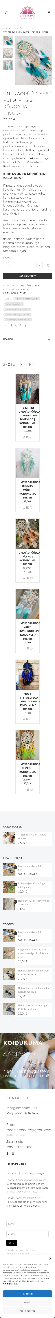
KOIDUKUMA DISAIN (15, 289)
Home (6, 28)
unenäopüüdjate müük (18, 319)
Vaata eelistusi (27, 1310)
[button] (50, 1258)
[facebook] (7, 1153)
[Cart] (6, 12)
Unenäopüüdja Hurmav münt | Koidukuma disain (29, 490)
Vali (23, 578)
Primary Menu (49, 12)
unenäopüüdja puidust (18, 314)
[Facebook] (11, 325)
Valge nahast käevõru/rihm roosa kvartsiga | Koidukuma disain (33, 953)
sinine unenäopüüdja (27, 298)
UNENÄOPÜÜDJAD (14, 293)
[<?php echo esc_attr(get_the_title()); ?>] (27, 437)
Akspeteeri (27, 1293)
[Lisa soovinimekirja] (49, 265)
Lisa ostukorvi (27, 276)
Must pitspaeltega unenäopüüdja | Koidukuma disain (29, 701)
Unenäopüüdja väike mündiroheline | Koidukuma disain (29, 631)
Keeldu (27, 1302)
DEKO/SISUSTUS (22, 28)
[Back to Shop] (47, 93)
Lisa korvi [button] (24, 437)
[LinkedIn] (25, 325)
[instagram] (13, 1153)
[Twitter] (16, 325)
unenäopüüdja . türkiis (17, 309)
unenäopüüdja (14, 304)
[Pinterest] (20, 325)
